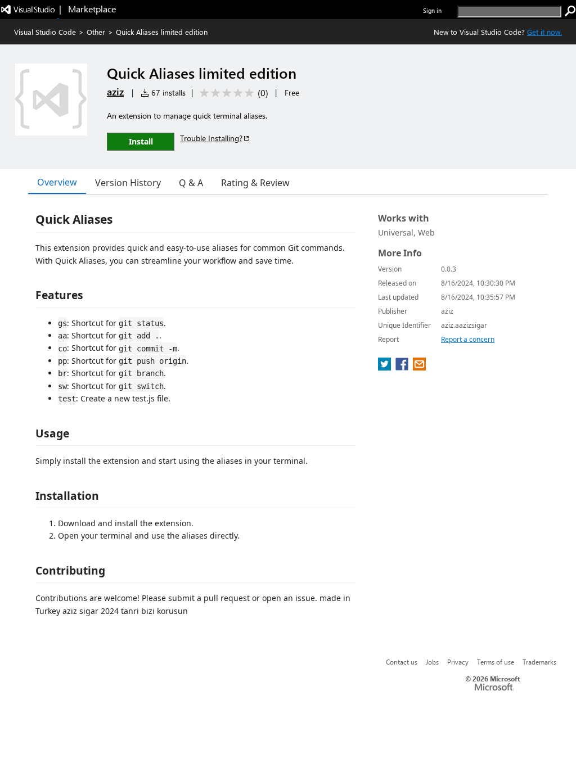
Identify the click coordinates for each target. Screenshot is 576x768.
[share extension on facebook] (403, 367)
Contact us (401, 661)
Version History (128, 183)
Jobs (432, 661)
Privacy (458, 661)
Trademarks (539, 661)
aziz (115, 91)
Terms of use (495, 661)
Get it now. (544, 32)
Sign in (432, 10)
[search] (570, 11)
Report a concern (467, 339)
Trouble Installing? (211, 138)
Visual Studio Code (45, 32)
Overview (57, 182)
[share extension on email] (419, 367)
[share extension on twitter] (385, 367)
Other (96, 32)
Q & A (191, 183)
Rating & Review (255, 183)
